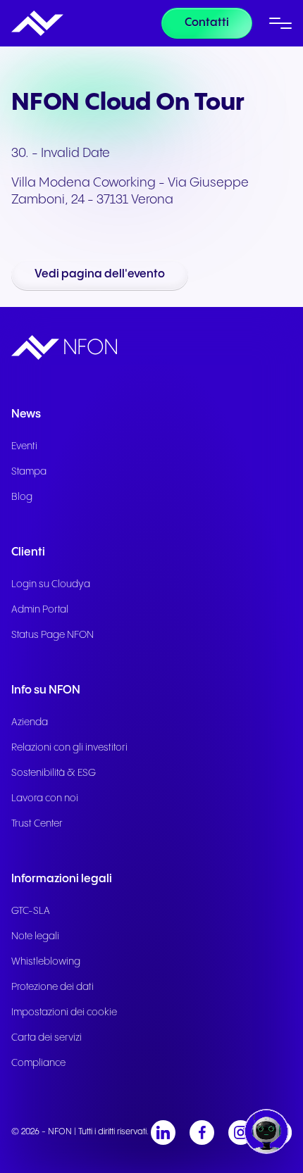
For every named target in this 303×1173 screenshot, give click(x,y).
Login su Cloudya (50, 584)
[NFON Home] (37, 23)
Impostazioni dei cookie (64, 1012)
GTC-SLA (30, 911)
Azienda (29, 722)
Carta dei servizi (46, 1038)
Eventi (24, 446)
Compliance (38, 1063)
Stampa (29, 472)
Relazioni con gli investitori (69, 748)
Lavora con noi (44, 798)
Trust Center (37, 824)
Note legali (35, 936)
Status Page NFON (52, 635)
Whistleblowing (45, 962)
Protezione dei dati (52, 987)
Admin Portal (39, 610)
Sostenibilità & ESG (53, 773)
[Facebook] (202, 1132)
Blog (21, 497)
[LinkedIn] (163, 1132)
